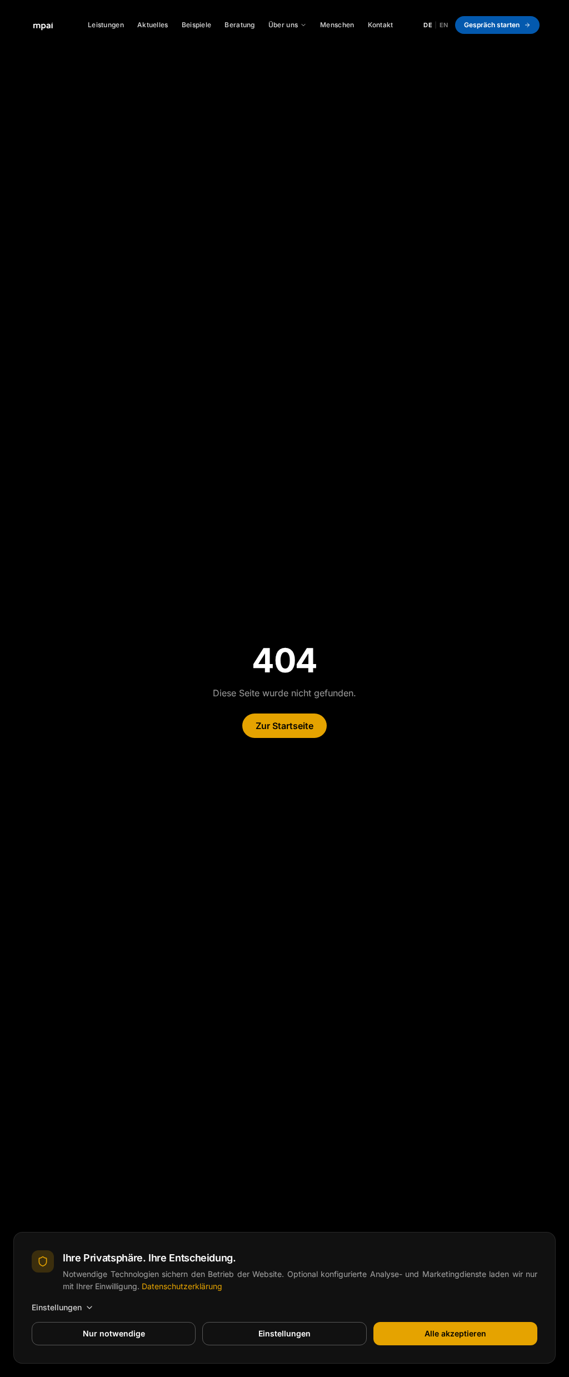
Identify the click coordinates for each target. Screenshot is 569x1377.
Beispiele (197, 25)
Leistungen (106, 25)
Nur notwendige (114, 1333)
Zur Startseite (284, 725)
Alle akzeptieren (455, 1333)
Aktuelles (152, 25)
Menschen (337, 25)
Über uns (283, 25)
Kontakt (380, 25)
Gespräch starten (492, 25)
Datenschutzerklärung (182, 1286)
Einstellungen (57, 1307)
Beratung (239, 25)
